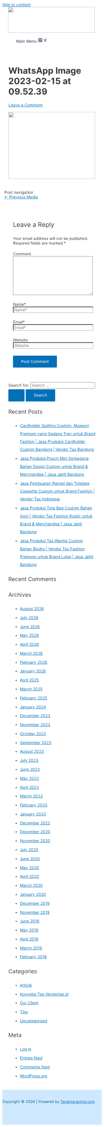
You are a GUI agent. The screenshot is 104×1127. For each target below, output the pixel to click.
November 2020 (35, 840)
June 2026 (30, 626)
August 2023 (32, 751)
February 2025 (33, 698)
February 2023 (33, 805)
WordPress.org (33, 1076)
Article (26, 985)
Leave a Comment (25, 105)
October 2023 (33, 733)
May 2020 (29, 867)
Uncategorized (33, 1021)
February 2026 (33, 662)
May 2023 (29, 778)
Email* (19, 322)
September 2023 (35, 742)
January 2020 (33, 894)
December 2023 (35, 715)
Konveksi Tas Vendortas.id (44, 994)
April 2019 (29, 939)
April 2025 (29, 680)
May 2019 (29, 930)
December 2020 (35, 831)
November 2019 (35, 912)
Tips (24, 1012)
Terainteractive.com (77, 1101)
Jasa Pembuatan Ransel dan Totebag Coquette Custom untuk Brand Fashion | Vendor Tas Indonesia (57, 491)
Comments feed (35, 1067)
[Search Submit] (16, 395)
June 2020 (30, 858)
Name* (19, 304)
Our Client (29, 1003)
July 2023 (29, 760)
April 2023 (29, 787)
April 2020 (29, 876)
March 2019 (31, 948)
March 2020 (31, 885)
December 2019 (35, 903)
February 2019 (33, 956)
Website (20, 340)
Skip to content (16, 4)
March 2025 (31, 689)
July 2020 (29, 849)
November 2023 (35, 724)
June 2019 (29, 921)
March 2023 (31, 796)
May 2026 (29, 635)
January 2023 (33, 814)
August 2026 (32, 608)
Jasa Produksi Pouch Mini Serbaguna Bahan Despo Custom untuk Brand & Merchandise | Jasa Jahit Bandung (54, 466)
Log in (25, 1049)
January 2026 (33, 671)
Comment (22, 254)
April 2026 (29, 644)
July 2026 (29, 617)
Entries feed (31, 1058)
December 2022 (35, 823)
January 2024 (33, 707)
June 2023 (30, 769)
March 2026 (31, 653)
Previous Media (21, 197)
